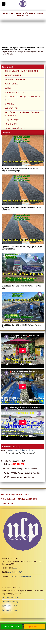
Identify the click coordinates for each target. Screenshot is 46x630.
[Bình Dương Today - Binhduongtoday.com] (23, 4)
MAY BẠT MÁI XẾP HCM (27, 499)
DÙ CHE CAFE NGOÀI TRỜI (15, 92)
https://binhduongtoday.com (20, 576)
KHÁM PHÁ (9, 104)
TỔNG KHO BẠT (11, 124)
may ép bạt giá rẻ (15, 572)
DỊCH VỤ (8, 88)
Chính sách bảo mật (9, 606)
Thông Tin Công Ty (12, 120)
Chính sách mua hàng (10, 602)
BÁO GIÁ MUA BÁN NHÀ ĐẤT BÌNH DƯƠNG (21, 71)
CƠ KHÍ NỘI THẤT (12, 84)
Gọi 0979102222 (34, 627)
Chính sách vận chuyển (10, 597)
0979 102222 (18, 568)
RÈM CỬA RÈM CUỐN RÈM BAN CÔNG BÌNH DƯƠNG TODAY (22, 114)
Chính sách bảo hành (10, 610)
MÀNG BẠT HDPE (11, 108)
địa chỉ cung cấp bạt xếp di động (21, 450)
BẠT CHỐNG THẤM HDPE (15, 80)
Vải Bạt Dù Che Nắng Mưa (15, 128)
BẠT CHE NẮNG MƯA (13, 75)
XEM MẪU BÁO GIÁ (11, 627)
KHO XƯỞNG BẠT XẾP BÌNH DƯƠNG (15, 494)
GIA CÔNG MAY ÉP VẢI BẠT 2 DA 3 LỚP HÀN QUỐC (22, 98)
